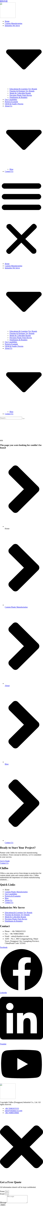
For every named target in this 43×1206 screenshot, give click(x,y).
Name (2, 1191)
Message (3, 1202)
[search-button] (23, 418)
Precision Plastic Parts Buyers (21, 95)
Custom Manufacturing (13, 23)
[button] (21, 217)
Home (7, 21)
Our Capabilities (11, 100)
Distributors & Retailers (18, 97)
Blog (11, 169)
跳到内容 (4, 1)
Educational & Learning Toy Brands (23, 89)
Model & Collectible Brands (20, 93)
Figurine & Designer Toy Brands (22, 91)
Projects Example (11, 102)
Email (2, 1194)
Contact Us (9, 171)
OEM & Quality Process (14, 104)
